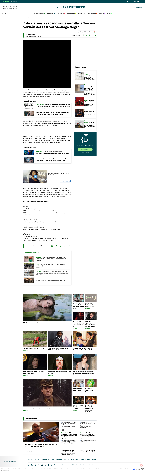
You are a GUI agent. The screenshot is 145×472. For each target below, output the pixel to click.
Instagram (35, 465)
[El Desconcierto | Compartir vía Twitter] (86, 35)
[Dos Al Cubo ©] (138, 470)
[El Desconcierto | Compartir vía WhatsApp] (89, 35)
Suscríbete (85, 149)
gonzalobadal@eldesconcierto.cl (7, 470)
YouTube (38, 465)
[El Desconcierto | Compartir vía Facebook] (83, 35)
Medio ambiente (39, 13)
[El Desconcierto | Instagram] (132, 1)
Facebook (28, 465)
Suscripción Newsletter (73, 464)
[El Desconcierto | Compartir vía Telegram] (96, 35)
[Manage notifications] (141, 465)
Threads (51, 465)
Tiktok (48, 465)
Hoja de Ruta (71, 13)
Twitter (32, 465)
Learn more (64, 181)
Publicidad (85, 464)
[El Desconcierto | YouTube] (135, 1)
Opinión (101, 13)
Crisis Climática (13, 1)
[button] (138, 7)
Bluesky (55, 465)
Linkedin (42, 465)
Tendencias (60, 13)
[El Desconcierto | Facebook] (127, 1)
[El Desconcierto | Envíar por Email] (92, 35)
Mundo (109, 13)
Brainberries (52, 171)
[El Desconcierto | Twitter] (130, 1)
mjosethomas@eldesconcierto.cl (105, 468)
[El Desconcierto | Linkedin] (138, 1)
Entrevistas (92, 13)
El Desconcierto (27, 18)
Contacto (91, 464)
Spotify (45, 465)
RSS (80, 464)
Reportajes (81, 13)
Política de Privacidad (62, 464)
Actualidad (50, 13)
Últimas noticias (32, 459)
